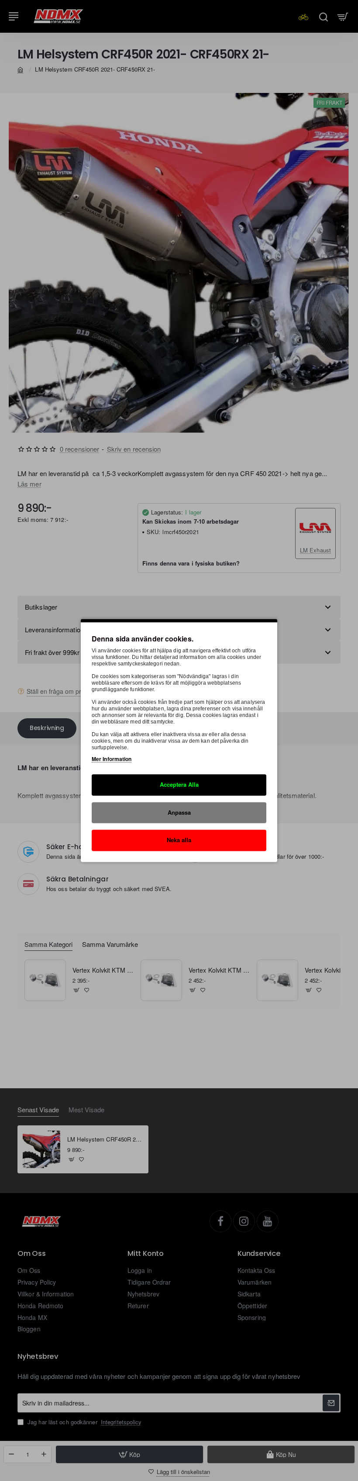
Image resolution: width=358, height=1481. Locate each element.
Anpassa (179, 812)
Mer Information (112, 759)
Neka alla (179, 840)
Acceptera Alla (179, 784)
